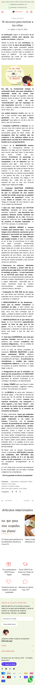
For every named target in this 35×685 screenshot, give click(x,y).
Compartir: (5, 492)
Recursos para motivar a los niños (14, 488)
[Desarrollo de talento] (17, 12)
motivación (15, 481)
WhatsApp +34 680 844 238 (19, 7)
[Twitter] (20, 491)
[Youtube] (14, 669)
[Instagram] (10, 669)
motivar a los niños (8, 484)
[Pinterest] (16, 491)
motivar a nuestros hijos (10, 486)
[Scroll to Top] (31, 675)
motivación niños (26, 481)
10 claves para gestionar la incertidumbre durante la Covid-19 (12, 541)
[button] (31, 12)
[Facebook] (12, 491)
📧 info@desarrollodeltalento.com (17, 4)
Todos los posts (17, 18)
